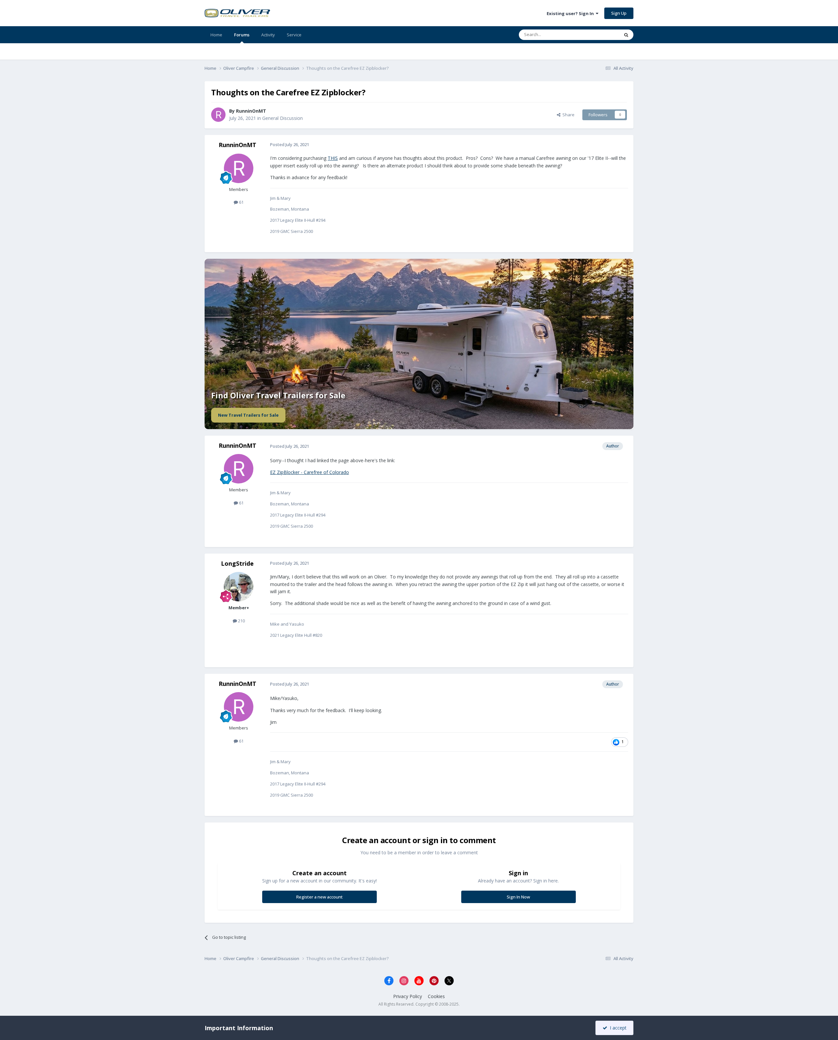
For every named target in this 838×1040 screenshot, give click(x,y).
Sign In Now (518, 897)
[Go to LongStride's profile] (238, 586)
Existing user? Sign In (571, 13)
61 (241, 202)
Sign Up (619, 13)
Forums (241, 35)
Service (294, 35)
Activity (268, 35)
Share (567, 115)
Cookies (436, 996)
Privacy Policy (407, 996)
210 (241, 621)
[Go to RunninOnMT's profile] (218, 114)
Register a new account (319, 897)
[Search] (626, 34)
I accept (617, 1028)
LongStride (237, 563)
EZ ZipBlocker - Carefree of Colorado (309, 472)
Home (216, 35)
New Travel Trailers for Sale (248, 415)
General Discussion (282, 118)
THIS (333, 158)
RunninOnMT (251, 111)
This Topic (600, 34)
